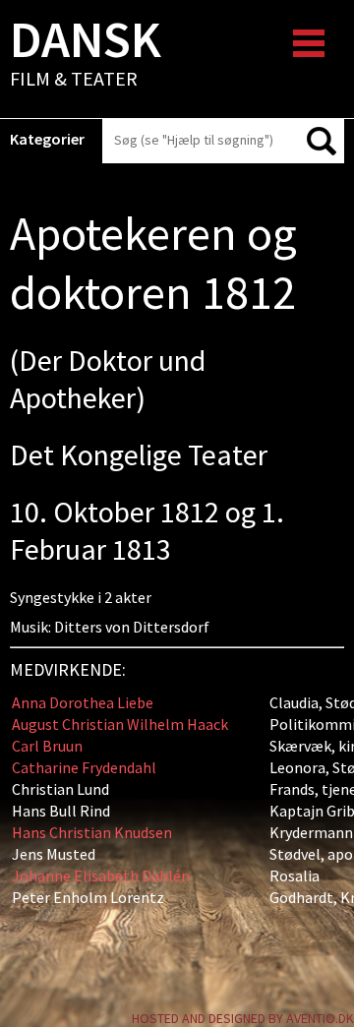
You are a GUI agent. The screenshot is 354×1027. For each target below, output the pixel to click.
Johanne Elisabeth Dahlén (101, 875)
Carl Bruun (47, 745)
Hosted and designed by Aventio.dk (243, 1018)
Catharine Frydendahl (84, 767)
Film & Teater (85, 55)
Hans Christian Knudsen (92, 832)
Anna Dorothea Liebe (82, 702)
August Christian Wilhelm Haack (120, 724)
